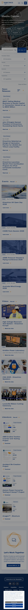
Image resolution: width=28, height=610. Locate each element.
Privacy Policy (13, 593)
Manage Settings (14, 602)
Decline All (14, 606)
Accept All (14, 604)
